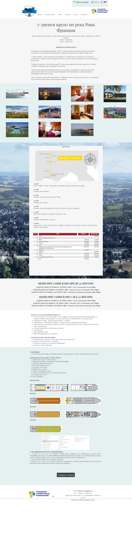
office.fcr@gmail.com (85, 491)
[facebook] (101, 2)
